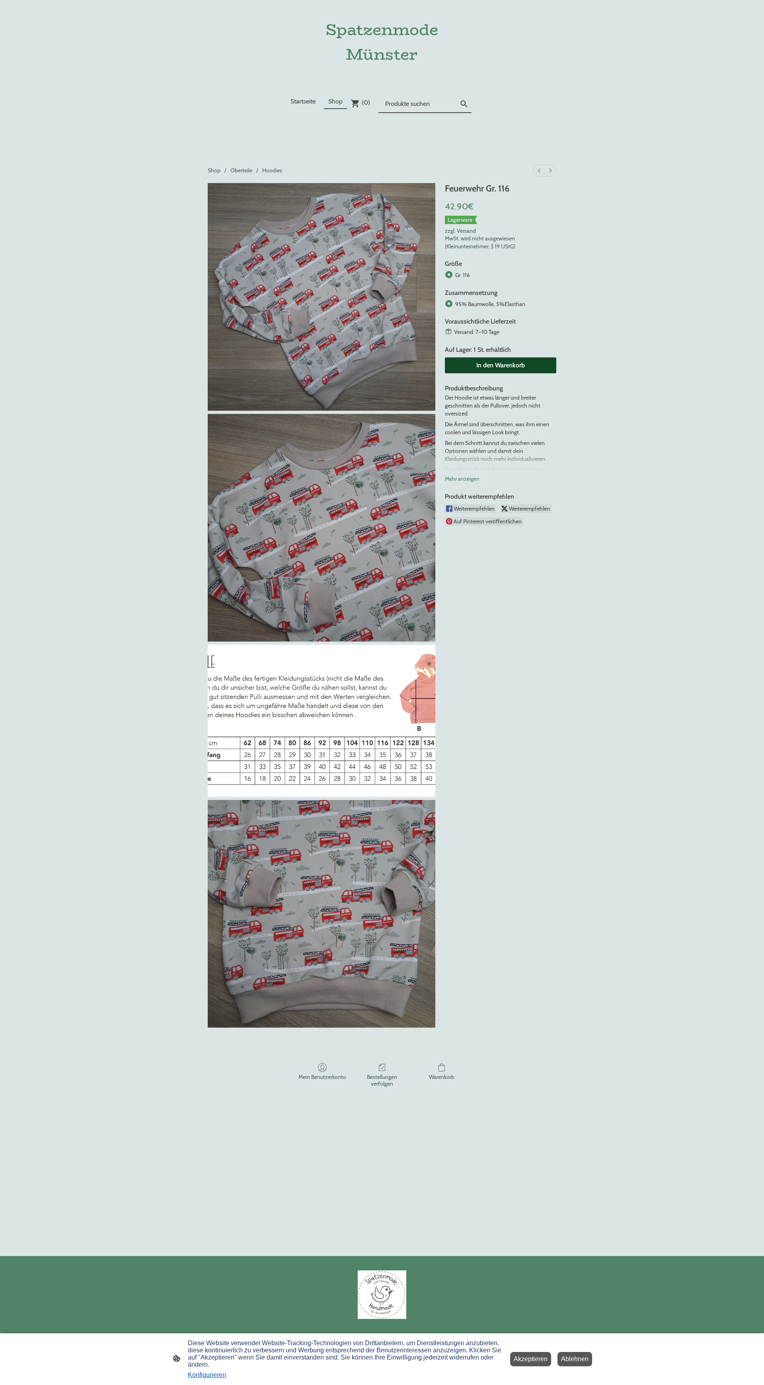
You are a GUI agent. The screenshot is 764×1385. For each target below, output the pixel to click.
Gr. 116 (462, 275)
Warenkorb (441, 1077)
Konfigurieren (207, 1374)
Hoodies (272, 170)
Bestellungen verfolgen (382, 1080)
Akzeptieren (531, 1359)
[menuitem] (539, 170)
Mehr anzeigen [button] (462, 478)
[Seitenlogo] (382, 73)
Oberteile (241, 170)
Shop (214, 170)
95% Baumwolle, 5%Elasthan (490, 304)
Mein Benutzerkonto (322, 1077)
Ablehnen (575, 1359)
